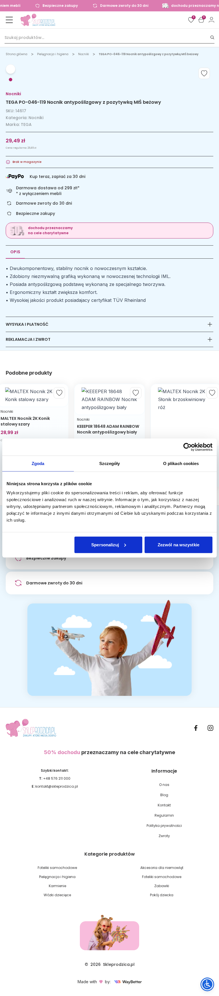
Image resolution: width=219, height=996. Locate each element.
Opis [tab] (15, 252)
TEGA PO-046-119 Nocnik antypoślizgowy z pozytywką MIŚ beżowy (148, 54)
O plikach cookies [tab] (181, 463)
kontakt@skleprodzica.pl (56, 786)
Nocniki (83, 54)
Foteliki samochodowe (57, 867)
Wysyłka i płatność (27, 324)
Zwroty (164, 835)
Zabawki (161, 885)
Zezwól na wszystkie (178, 544)
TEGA (26, 124)
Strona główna (16, 54)
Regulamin (164, 815)
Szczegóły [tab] (109, 463)
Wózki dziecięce (57, 895)
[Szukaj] (212, 37)
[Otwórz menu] (9, 19)
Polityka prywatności (164, 825)
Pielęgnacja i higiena (52, 54)
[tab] (10, 79)
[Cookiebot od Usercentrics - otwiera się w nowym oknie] (187, 447)
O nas (164, 784)
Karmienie (57, 885)
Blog (164, 794)
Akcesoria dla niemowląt (161, 867)
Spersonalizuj (105, 544)
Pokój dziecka (161, 895)
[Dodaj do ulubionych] (204, 73)
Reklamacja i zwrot (28, 339)
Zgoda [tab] (38, 463)
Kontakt (164, 805)
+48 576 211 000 (56, 778)
